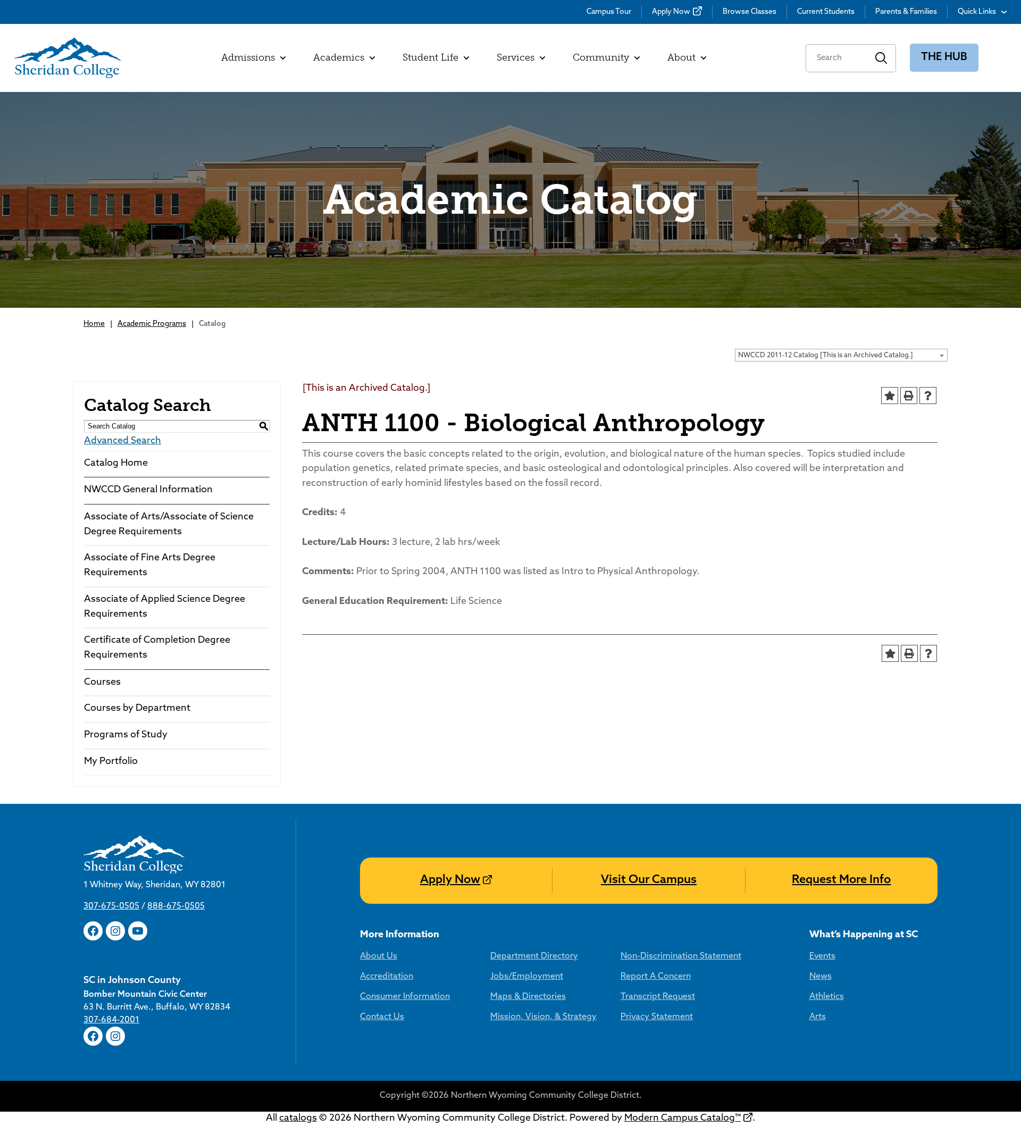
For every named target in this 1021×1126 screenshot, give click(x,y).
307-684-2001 (111, 1020)
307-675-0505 (111, 906)
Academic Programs (152, 324)
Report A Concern (656, 976)
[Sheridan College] (67, 58)
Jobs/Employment (526, 976)
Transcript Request (658, 997)
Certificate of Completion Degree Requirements (157, 648)
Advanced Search (122, 441)
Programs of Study (126, 735)
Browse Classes (749, 12)
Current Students (826, 12)
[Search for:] (836, 58)
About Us (378, 956)
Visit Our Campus (649, 880)
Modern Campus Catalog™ (682, 1118)
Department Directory (534, 956)
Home (94, 324)
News (820, 976)
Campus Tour (609, 12)
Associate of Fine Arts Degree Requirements (149, 565)
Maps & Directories (528, 997)
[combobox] (841, 355)
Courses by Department (137, 708)
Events (822, 956)
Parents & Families (906, 12)
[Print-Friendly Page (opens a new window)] (908, 395)
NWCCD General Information (148, 490)
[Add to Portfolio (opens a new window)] (889, 395)
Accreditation (386, 976)
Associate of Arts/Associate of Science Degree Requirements (169, 524)
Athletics (826, 997)
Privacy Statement (657, 1017)
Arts (817, 1017)
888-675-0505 (176, 906)
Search (881, 58)
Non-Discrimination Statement (681, 956)
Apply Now (671, 12)
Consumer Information (405, 997)
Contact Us (382, 1017)
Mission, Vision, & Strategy (543, 1017)
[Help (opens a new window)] (927, 395)
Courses (102, 682)
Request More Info (841, 880)
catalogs (298, 1118)
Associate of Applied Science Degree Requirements (164, 607)
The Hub (944, 57)
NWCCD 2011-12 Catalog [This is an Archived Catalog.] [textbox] (825, 355)
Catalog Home (116, 463)
